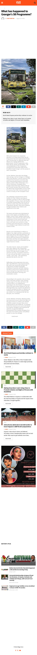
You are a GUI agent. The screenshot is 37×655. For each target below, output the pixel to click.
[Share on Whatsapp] (18, 106)
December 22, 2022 (14, 582)
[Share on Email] (28, 106)
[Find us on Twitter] (17, 651)
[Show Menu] (2, 3)
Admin (6, 357)
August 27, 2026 (12, 357)
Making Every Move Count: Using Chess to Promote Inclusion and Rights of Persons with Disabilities (18, 390)
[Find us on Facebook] (15, 651)
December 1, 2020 (14, 590)
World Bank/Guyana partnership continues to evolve (17, 115)
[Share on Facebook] (8, 106)
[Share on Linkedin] (23, 106)
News (6, 8)
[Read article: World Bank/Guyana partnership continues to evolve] (18, 344)
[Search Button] (35, 3)
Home (2, 8)
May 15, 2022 (12, 571)
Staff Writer (10, 18)
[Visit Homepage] (18, 3)
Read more (9, 366)
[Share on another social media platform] (33, 106)
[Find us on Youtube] (20, 651)
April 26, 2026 (6, 563)
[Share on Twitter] (13, 106)
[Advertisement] (18, 39)
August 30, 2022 (21, 18)
